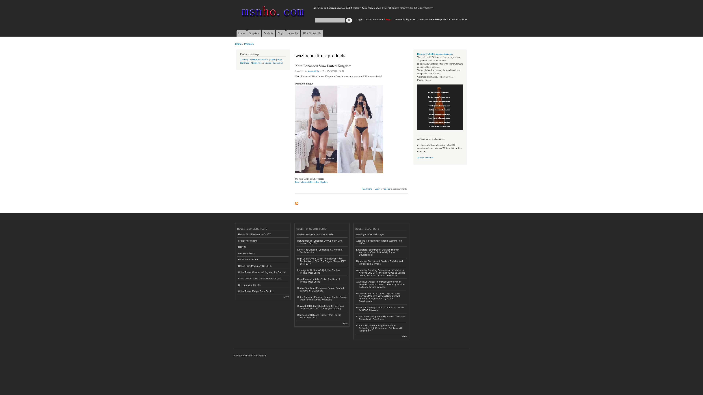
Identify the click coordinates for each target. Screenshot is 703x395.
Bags (279, 59)
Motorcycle (256, 62)
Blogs (281, 33)
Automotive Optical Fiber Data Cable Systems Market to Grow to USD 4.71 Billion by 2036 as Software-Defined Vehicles (380, 284)
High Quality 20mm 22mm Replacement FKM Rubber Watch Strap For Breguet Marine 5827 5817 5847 (321, 261)
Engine (268, 62)
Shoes (273, 59)
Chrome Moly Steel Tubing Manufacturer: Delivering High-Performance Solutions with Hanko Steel (379, 328)
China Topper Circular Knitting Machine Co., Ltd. (262, 272)
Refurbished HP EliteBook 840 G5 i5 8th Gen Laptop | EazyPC (319, 242)
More (286, 296)
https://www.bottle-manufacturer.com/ (435, 53)
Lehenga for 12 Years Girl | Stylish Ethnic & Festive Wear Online (318, 271)
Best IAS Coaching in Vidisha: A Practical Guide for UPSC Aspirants (380, 308)
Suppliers (254, 33)
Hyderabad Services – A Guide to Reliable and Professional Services (379, 262)
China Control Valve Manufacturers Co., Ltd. (260, 278)
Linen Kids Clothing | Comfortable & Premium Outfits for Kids (319, 251)
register (386, 188)
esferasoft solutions (247, 240)
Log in (360, 19)
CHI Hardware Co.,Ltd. (249, 284)
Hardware (244, 62)
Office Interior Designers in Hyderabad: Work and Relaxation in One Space (380, 317)
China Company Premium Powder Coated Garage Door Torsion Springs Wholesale (322, 298)
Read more (367, 188)
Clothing (244, 59)
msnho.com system (256, 355)
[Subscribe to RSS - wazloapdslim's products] (296, 202)
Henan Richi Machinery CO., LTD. (255, 234)
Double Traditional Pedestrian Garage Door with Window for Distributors (321, 289)
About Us (293, 33)
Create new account (375, 19)
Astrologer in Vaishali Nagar (370, 234)
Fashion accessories (259, 59)
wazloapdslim (313, 70)
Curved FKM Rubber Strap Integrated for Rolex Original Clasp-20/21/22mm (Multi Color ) (320, 307)
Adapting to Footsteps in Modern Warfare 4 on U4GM (379, 242)
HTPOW (242, 246)
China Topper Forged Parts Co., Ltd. (256, 291)
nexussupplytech (246, 253)
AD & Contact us (425, 157)
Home (241, 33)
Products (268, 33)
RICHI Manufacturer (248, 259)
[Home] (272, 12)
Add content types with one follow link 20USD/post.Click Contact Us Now (431, 19)
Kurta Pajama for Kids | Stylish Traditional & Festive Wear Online (318, 280)
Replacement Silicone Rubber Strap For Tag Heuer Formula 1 (319, 316)
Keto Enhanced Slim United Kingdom (323, 65)
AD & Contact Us (312, 33)
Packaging (278, 62)
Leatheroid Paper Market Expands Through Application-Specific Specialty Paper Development (377, 252)
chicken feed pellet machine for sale (315, 234)
